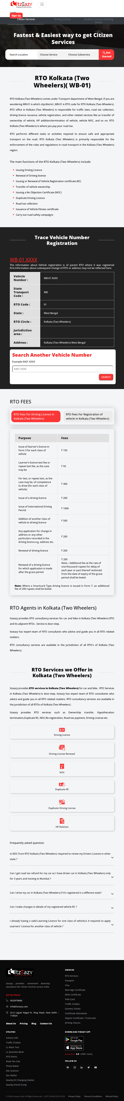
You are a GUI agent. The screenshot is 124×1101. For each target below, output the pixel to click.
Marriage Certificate (75, 990)
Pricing (24, 1023)
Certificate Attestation (76, 1013)
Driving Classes (72, 1022)
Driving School (62, 19)
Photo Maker (12, 1066)
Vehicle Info (12, 1038)
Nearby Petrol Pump (16, 1084)
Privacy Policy (74, 1096)
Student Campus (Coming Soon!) (98, 21)
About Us (11, 1023)
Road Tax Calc (13, 1061)
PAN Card (70, 999)
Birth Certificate (73, 994)
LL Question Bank (15, 1052)
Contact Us (46, 1023)
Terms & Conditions (93, 1096)
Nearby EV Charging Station (20, 1080)
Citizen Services (26, 19)
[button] (31, 54)
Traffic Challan (72, 1004)
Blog (33, 1023)
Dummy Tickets (73, 1008)
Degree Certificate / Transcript (80, 1018)
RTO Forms (11, 1056)
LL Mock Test (12, 1047)
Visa (67, 985)
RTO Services (71, 976)
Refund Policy (112, 1096)
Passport (69, 980)
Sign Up (16, 15)
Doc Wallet (11, 1075)
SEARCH (106, 377)
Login (13, 12)
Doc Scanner (12, 1070)
